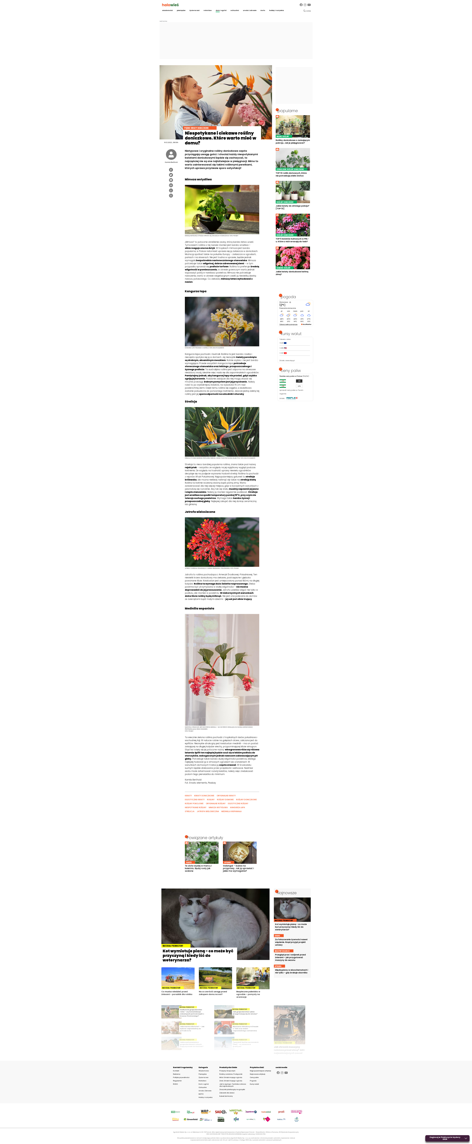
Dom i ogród (221, 10)
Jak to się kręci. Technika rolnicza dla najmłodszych (232, 1085)
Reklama (176, 1074)
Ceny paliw (254, 1077)
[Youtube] (309, 5)
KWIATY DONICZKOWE (204, 795)
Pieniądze (181, 10)
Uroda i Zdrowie (249, 10)
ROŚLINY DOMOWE (225, 799)
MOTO (262, 10)
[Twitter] (171, 175)
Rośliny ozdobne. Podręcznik (231, 1074)
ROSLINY (210, 799)
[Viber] (171, 196)
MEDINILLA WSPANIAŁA (231, 811)
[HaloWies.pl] (170, 4)
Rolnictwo (208, 10)
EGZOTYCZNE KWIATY (195, 799)
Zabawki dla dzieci (226, 1093)
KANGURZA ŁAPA (237, 807)
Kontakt (176, 1071)
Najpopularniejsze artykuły (260, 1071)
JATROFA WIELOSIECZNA (208, 811)
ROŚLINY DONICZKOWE (246, 799)
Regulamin (177, 1081)
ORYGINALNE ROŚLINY (215, 803)
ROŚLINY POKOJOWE (194, 803)
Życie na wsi (194, 10)
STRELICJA (189, 811)
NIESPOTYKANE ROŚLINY (195, 807)
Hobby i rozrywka (276, 10)
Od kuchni (234, 10)
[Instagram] (305, 5)
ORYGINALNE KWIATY (226, 795)
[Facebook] (301, 5)
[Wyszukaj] (307, 11)
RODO (175, 1084)
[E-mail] (171, 185)
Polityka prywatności (181, 1077)
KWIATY (188, 795)
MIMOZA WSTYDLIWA (218, 807)
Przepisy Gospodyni (227, 1071)
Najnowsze (287, 893)
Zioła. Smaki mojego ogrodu (230, 1081)
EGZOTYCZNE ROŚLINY (238, 803)
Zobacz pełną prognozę (288, 324)
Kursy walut (254, 1084)
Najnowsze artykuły (257, 1074)
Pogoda (253, 1081)
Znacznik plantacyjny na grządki (232, 1089)
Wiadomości (167, 10)
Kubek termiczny (226, 1096)
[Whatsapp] (171, 190)
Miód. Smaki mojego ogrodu (230, 1077)
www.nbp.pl (290, 360)
